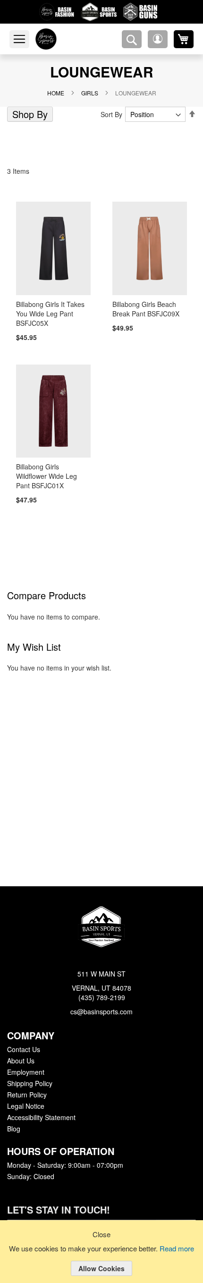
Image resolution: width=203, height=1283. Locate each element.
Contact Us (23, 1050)
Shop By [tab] (29, 114)
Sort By (113, 114)
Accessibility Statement (41, 1118)
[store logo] (58, 39)
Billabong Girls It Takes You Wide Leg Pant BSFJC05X (49, 314)
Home (59, 92)
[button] (158, 39)
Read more (178, 1249)
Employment (25, 1072)
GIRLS (91, 92)
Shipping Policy (29, 1084)
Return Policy (26, 1095)
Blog (13, 1129)
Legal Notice (25, 1106)
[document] (101, 1259)
